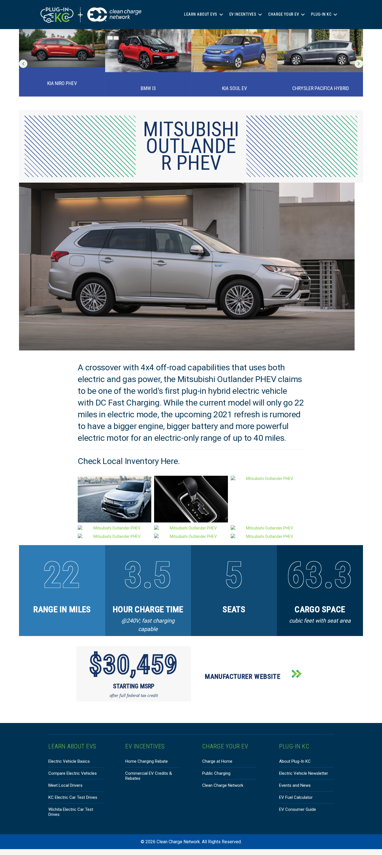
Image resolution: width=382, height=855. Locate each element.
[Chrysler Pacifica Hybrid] (320, 50)
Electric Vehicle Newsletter (303, 773)
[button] (221, 14)
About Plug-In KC (295, 761)
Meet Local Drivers (65, 785)
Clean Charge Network (222, 785)
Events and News (295, 785)
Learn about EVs (200, 14)
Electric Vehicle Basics (69, 761)
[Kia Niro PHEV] (62, 48)
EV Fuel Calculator (296, 797)
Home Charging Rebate (146, 761)
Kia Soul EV (234, 88)
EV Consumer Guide (297, 809)
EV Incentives (242, 14)
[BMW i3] (148, 50)
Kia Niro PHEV (62, 83)
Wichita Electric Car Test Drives (70, 812)
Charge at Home (217, 761)
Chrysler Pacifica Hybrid (320, 88)
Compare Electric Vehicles (72, 773)
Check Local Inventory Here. (130, 461)
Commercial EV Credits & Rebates (148, 776)
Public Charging (216, 773)
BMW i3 (148, 88)
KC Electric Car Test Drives (72, 797)
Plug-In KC (321, 14)
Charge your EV (283, 14)
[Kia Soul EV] (234, 50)
